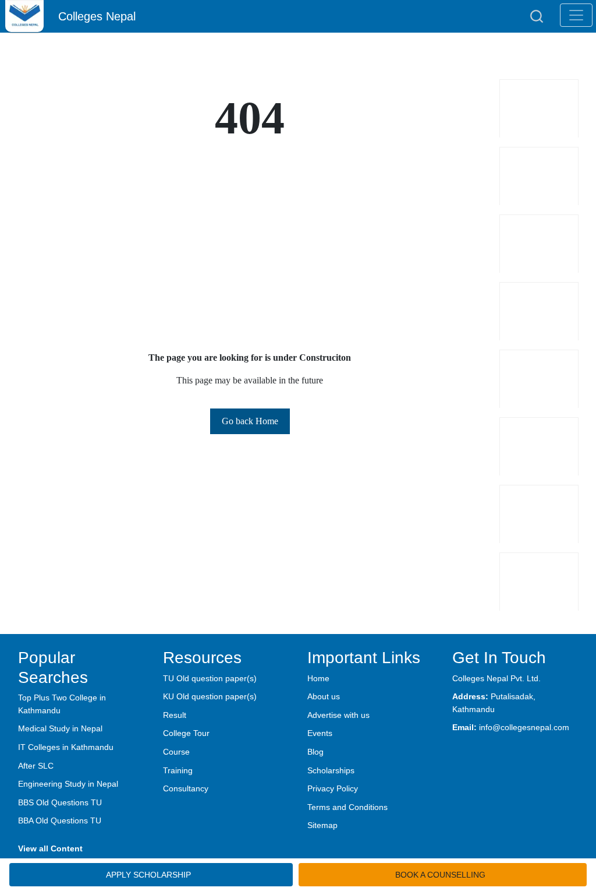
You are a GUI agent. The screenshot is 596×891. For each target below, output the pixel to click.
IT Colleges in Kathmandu (65, 747)
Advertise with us (338, 715)
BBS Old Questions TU (60, 802)
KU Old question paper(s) (210, 696)
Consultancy (185, 788)
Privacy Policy (332, 788)
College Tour (186, 733)
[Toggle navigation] (576, 15)
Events (319, 733)
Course (176, 751)
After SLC (36, 765)
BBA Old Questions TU (59, 820)
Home (318, 678)
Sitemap (322, 825)
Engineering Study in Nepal (68, 783)
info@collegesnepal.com (524, 727)
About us (323, 696)
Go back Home (250, 421)
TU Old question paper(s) (210, 678)
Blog (315, 751)
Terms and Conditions (347, 807)
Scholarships (330, 770)
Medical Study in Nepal (60, 728)
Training (178, 770)
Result (174, 715)
